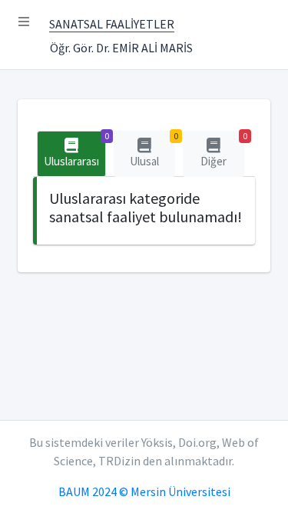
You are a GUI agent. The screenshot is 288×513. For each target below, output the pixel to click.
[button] (23, 21)
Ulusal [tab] (152, 149)
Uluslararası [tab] (75, 149)
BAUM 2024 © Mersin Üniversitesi (144, 491)
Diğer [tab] (222, 149)
